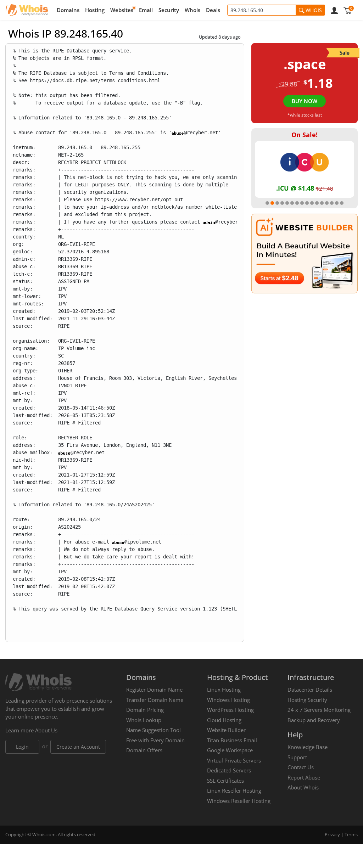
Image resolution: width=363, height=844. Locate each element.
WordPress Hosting (230, 709)
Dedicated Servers (229, 770)
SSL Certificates (225, 780)
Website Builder (226, 729)
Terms (351, 834)
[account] (334, 10)
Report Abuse (303, 777)
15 (337, 203)
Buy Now (304, 101)
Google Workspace (230, 750)
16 (342, 203)
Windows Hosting (228, 699)
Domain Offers (144, 750)
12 (322, 203)
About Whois (303, 787)
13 (327, 203)
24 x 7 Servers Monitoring (319, 709)
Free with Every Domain (155, 740)
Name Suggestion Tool (153, 729)
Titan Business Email (232, 740)
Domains (68, 9)
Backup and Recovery (313, 720)
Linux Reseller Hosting (234, 790)
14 (332, 203)
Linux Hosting (224, 689)
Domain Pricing (145, 709)
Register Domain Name (154, 689)
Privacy (332, 834)
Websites (121, 9)
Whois (192, 9)
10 (312, 203)
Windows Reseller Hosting (238, 800)
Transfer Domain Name (154, 699)
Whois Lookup (143, 720)
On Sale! (304, 134)
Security (168, 9)
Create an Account (78, 746)
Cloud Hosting (224, 720)
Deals (213, 9)
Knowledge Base (307, 746)
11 (317, 203)
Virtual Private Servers (234, 760)
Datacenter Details (309, 689)
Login (22, 746)
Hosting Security (307, 699)
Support (297, 757)
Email (146, 9)
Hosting (95, 9)
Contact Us (300, 767)
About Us (46, 730)
